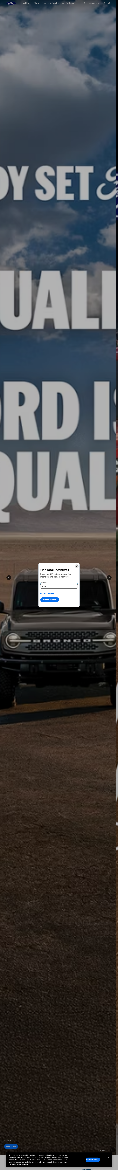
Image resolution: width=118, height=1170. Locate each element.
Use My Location (47, 593)
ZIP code (44, 582)
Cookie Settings (92, 1160)
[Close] (77, 566)
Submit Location (49, 599)
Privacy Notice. (23, 1164)
